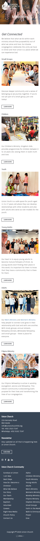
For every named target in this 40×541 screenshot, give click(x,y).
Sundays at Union (10, 473)
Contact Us (8, 518)
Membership (8, 499)
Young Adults (31, 483)
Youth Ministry (32, 479)
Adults (28, 486)
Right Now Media (10, 512)
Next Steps (7, 479)
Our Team (7, 495)
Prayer (28, 515)
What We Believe (10, 489)
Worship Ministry (33, 495)
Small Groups (31, 505)
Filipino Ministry (32, 499)
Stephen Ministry (33, 502)
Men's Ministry (11, 320)
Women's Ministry (28, 320)
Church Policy (9, 515)
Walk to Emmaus (33, 512)
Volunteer (7, 505)
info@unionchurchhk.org (12, 426)
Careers (6, 508)
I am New (7, 476)
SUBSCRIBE (6, 452)
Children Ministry (33, 476)
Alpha (28, 473)
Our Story (7, 492)
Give (27, 518)
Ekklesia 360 (20, 536)
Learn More (7, 107)
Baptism (6, 502)
